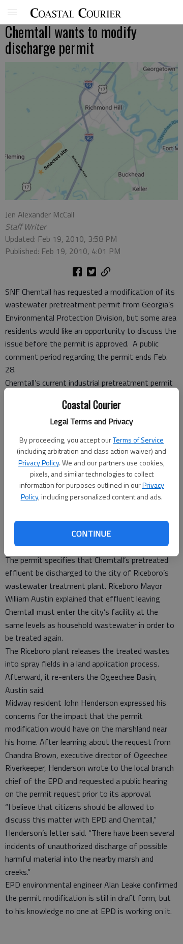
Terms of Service (138, 439)
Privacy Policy (38, 462)
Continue (91, 533)
